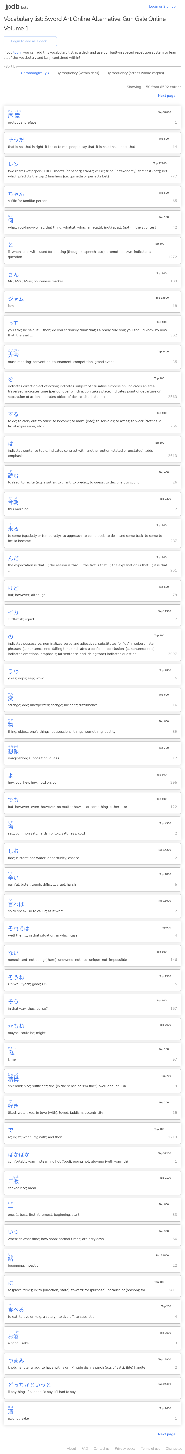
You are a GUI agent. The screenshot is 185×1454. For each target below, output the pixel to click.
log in (17, 52)
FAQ (84, 1448)
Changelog (174, 1448)
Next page (167, 95)
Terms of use (150, 1448)
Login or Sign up (162, 6)
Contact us (101, 1448)
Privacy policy (125, 1448)
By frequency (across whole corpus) (135, 72)
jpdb (12, 6)
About (71, 1448)
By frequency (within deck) (77, 72)
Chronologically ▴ (35, 72)
